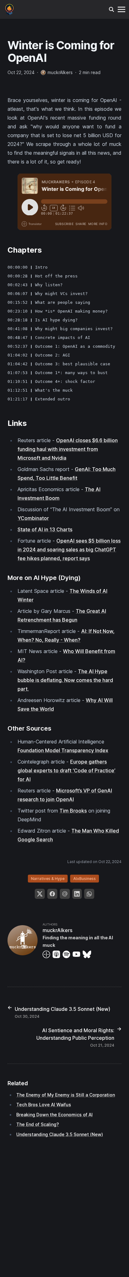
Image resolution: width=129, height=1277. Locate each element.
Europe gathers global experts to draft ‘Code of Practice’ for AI (66, 770)
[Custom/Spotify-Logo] (68, 954)
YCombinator (33, 518)
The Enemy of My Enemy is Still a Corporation (65, 1094)
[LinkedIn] (77, 894)
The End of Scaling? (37, 1124)
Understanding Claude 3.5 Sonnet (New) (59, 1134)
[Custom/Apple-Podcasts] (58, 954)
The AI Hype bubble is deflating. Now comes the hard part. (65, 680)
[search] (111, 9)
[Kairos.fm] (9, 9)
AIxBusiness (84, 878)
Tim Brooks (73, 811)
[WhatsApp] (89, 894)
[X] (40, 894)
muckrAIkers (57, 930)
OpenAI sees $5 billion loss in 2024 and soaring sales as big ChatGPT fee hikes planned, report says (69, 549)
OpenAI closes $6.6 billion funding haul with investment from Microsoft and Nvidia (68, 449)
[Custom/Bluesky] (88, 954)
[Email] (65, 894)
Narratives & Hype (47, 878)
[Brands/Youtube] (78, 954)
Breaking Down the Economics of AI (54, 1114)
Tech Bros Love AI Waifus (43, 1104)
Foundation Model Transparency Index (63, 750)
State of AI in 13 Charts (45, 529)
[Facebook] (52, 894)
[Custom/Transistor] (48, 954)
